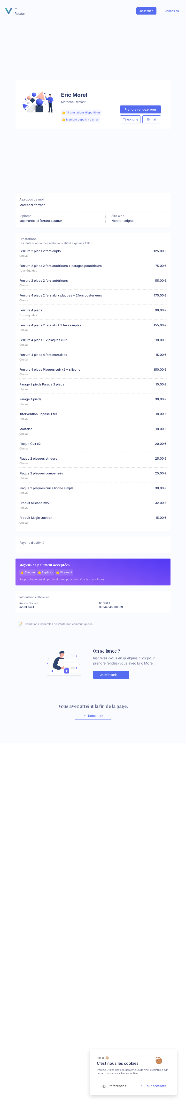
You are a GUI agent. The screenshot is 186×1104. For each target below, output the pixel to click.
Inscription (146, 11)
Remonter (95, 716)
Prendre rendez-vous (140, 109)
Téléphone (130, 119)
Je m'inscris (109, 675)
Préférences (116, 1086)
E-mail (151, 119)
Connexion (172, 11)
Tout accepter (155, 1086)
